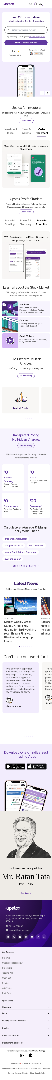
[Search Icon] (31, 4)
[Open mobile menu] (47, 4)
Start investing (26, 376)
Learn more (26, 121)
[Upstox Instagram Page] (38, 936)
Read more (26, 893)
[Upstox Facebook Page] (8, 936)
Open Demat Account (26, 42)
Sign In (39, 4)
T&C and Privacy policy (37, 37)
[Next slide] (47, 93)
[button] (10, 132)
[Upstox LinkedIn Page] (26, 936)
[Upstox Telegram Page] (20, 936)
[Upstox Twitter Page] (14, 936)
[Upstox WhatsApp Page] (44, 936)
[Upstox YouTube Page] (32, 936)
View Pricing (26, 445)
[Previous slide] (42, 93)
